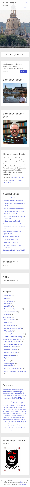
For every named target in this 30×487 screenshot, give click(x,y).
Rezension (6, 314)
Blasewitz (11, 391)
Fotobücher (8, 306)
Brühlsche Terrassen (9, 393)
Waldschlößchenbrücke (11, 428)
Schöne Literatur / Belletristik (12, 339)
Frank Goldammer (11, 407)
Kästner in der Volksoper (11, 242)
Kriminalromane (9, 355)
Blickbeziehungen (19, 391)
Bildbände (7, 303)
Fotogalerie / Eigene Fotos (12, 309)
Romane (7, 361)
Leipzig (18, 411)
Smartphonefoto (7, 426)
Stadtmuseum (15, 426)
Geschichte (8, 322)
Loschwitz (13, 413)
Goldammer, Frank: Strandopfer (13, 201)
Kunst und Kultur (9, 325)
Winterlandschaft (7, 430)
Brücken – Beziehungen (11, 236)
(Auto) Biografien (9, 319)
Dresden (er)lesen (16, 401)
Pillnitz (15, 417)
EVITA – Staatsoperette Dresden (13, 208)
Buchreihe (19, 393)
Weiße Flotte (21, 428)
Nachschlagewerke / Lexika (13, 328)
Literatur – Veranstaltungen (13, 368)
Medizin (19, 413)
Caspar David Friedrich (9, 395)
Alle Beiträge (7, 295)
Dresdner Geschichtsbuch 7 (12, 224)
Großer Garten (17, 409)
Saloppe (7, 421)
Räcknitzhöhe (16, 419)
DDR (18, 395)
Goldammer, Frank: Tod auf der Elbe (14, 250)
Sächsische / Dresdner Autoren (13, 334)
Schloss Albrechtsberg (18, 421)
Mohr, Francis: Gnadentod (11, 221)
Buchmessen (8, 366)
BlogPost (6, 298)
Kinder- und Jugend (10, 352)
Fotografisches (8, 301)
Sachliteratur (7, 317)
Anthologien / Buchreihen (12, 341)
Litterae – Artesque (18, 177)
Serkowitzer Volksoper (15, 423)
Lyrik (6, 358)
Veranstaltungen (8, 364)
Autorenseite (16, 389)
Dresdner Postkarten (10, 405)
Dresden (19, 398)
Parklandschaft (7, 417)
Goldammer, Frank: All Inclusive (13, 198)
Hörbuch (23, 409)
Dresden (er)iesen (7, 401)
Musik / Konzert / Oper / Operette (15, 371)
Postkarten (20, 417)
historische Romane (10, 349)
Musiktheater (8, 415)
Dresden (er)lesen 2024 (10, 239)
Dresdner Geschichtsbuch (13, 403)
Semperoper (6, 423)
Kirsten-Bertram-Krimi (9, 411)
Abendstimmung (7, 389)
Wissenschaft (8, 331)
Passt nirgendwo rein (10, 312)
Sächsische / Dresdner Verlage (12, 337)
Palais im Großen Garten (18, 415)
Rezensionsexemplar (8, 419)
